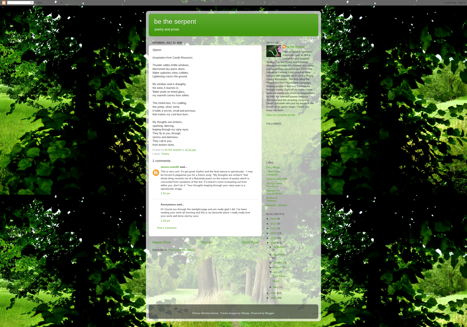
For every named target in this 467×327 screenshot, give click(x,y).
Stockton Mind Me (276, 179)
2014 (273, 218)
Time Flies (278, 276)
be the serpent (175, 21)
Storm (276, 281)
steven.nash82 (170, 167)
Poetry (165, 153)
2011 (273, 228)
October (278, 262)
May (276, 287)
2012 (273, 223)
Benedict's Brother (276, 205)
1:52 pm (165, 193)
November (279, 254)
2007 (273, 293)
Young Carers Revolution (274, 185)
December (279, 247)
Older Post (250, 242)
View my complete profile (280, 115)
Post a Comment (166, 228)
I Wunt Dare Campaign (273, 173)
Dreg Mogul (273, 167)
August (277, 267)
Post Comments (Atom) (181, 250)
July (276, 272)
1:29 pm (165, 220)
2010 (273, 233)
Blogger (269, 313)
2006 (273, 298)
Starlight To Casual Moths (274, 192)
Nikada (245, 313)
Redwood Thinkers (271, 199)
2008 (273, 242)
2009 (273, 238)
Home (206, 242)
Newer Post (161, 242)
